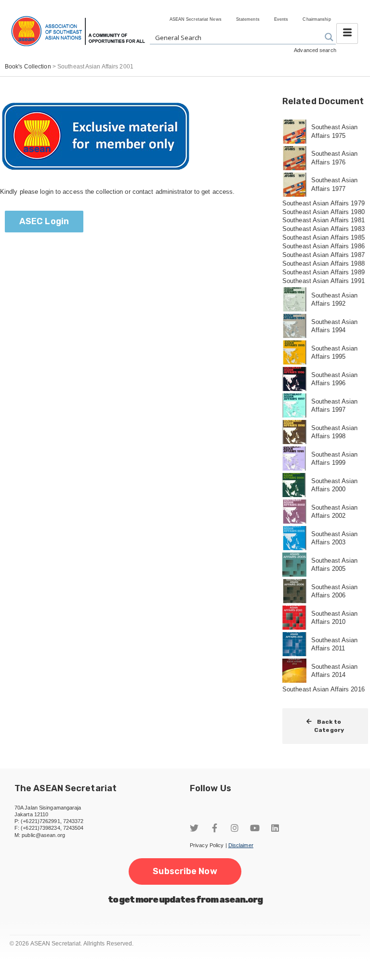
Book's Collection (28, 66)
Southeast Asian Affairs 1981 (323, 220)
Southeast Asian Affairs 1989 (323, 272)
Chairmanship (316, 19)
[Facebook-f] (214, 828)
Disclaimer (240, 845)
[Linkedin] (275, 828)
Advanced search (315, 50)
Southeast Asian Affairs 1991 (323, 280)
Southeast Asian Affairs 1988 (323, 263)
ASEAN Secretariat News (196, 19)
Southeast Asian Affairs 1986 (323, 246)
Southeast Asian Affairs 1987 (323, 254)
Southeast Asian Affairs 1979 (323, 203)
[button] (44, 221)
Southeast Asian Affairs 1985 (323, 237)
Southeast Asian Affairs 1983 (323, 228)
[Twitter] (194, 828)
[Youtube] (255, 828)
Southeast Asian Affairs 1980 (323, 212)
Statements (248, 19)
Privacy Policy (207, 845)
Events (281, 19)
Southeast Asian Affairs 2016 (323, 689)
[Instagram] (234, 828)
